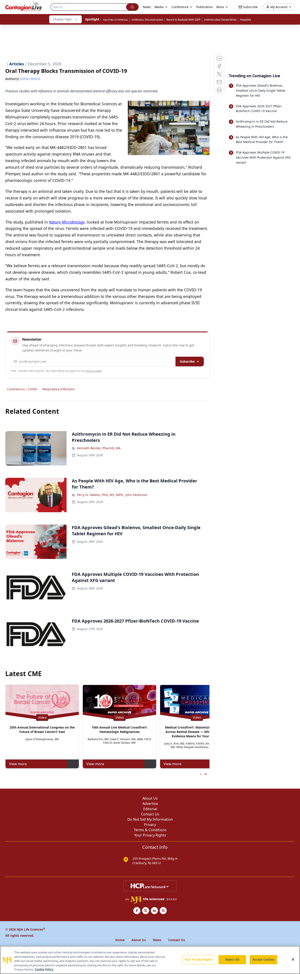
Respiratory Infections (58, 389)
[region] (150, 960)
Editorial (150, 808)
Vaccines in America (115, 19)
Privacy (150, 824)
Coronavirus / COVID (22, 389)
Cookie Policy (44, 969)
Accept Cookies (264, 959)
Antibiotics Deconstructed (147, 19)
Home (120, 940)
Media (159, 7)
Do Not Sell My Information (150, 819)
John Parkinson (136, 495)
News (147, 7)
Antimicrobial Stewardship (220, 19)
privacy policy (93, 371)
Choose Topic (62, 19)
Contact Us (150, 814)
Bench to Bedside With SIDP (183, 19)
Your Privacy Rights (150, 835)
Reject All (232, 959)
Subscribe (187, 361)
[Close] (293, 959)
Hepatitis (245, 19)
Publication (204, 7)
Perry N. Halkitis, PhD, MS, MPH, (100, 495)
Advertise (150, 803)
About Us (150, 798)
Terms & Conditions (150, 829)
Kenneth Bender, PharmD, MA (99, 448)
